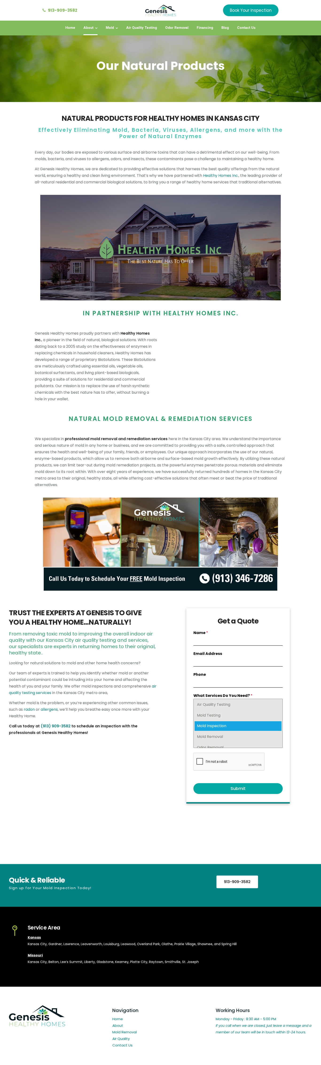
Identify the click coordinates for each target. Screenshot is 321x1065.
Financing (205, 28)
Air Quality (121, 1038)
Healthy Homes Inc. (221, 175)
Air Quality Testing (141, 28)
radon (29, 709)
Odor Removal (176, 28)
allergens (49, 709)
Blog (225, 28)
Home (70, 28)
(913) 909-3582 (55, 726)
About (88, 28)
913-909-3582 (62, 10)
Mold (110, 28)
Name (200, 632)
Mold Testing (208, 715)
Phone (199, 674)
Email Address (207, 653)
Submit (238, 788)
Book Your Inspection (251, 10)
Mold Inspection (211, 726)
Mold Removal (210, 736)
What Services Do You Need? (223, 695)
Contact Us (246, 28)
